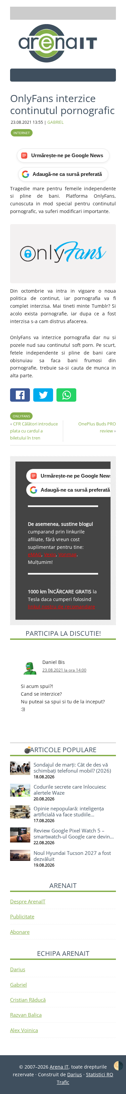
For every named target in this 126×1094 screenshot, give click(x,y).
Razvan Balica (26, 1014)
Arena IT (63, 43)
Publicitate (22, 916)
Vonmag (67, 554)
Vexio (50, 554)
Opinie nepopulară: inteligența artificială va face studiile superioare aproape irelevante (69, 814)
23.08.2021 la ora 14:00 (64, 670)
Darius (17, 969)
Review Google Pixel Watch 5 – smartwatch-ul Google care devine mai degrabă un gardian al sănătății (74, 836)
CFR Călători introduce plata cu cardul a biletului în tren (34, 431)
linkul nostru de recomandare (61, 606)
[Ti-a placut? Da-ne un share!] (21, 395)
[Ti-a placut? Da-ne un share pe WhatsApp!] (68, 395)
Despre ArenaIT (27, 901)
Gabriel (18, 984)
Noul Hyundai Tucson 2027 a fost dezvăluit (72, 856)
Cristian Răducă (28, 999)
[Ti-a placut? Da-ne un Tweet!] (44, 395)
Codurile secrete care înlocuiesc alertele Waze (70, 789)
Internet (21, 132)
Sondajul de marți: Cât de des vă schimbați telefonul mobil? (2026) (72, 767)
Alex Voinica (24, 1030)
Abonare (20, 931)
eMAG (34, 554)
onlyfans (21, 416)
